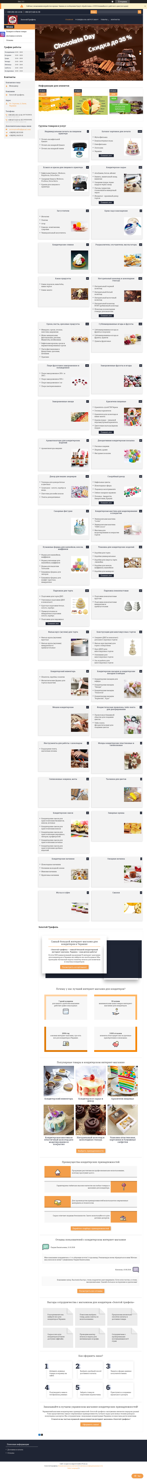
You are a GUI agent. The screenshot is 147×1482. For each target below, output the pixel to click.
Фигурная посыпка (103, 453)
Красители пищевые (116, 401)
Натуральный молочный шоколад (105, 299)
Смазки (116, 892)
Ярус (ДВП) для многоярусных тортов (104, 650)
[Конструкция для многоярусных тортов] (132, 647)
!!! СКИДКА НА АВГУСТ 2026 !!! (86, 19)
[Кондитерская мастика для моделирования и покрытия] (132, 528)
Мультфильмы (101, 137)
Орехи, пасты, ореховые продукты (63, 324)
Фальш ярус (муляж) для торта (63, 632)
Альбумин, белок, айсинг (105, 173)
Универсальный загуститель (53, 233)
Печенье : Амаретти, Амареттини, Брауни (103, 497)
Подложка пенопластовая (116, 590)
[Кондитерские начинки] (79, 874)
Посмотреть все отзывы (91, 1291)
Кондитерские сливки (63, 244)
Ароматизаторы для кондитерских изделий (63, 441)
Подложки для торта (63, 590)
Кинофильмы (100, 144)
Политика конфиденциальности (91, 1466)
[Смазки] (132, 908)
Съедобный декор (116, 476)
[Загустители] (79, 226)
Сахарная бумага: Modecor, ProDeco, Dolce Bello (52, 180)
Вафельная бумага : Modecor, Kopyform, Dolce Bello (53, 174)
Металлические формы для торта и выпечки (53, 681)
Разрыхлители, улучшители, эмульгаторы (116, 244)
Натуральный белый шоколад (104, 293)
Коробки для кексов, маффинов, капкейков (104, 566)
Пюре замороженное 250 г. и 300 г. (53, 374)
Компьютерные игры (104, 141)
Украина (98, 151)
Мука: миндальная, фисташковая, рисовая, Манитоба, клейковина (51, 337)
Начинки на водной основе (52, 868)
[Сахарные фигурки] (79, 526)
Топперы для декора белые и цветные (53, 483)
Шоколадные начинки (51, 864)
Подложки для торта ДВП (52, 596)
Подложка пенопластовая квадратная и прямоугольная (106, 604)
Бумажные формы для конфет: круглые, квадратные (51, 580)
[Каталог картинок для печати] (132, 146)
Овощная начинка (116, 858)
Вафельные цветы (102, 482)
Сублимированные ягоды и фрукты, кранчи (106, 336)
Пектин (44, 220)
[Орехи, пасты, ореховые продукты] (79, 339)
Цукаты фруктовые (103, 341)
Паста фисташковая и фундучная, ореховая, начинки (50, 351)
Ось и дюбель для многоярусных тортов (104, 661)
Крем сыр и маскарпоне (116, 211)
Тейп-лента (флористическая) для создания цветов (104, 725)
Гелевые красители (103, 411)
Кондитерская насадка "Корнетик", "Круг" (104, 697)
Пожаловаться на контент (68, 1466)
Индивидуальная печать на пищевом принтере (63, 132)
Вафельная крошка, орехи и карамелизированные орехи (53, 344)
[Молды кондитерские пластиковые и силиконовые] (132, 760)
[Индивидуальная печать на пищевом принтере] (79, 149)
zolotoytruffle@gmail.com (20, 129)
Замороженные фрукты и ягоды (116, 365)
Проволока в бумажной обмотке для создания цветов (104, 717)
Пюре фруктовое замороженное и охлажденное (63, 366)
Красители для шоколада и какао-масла (106, 415)
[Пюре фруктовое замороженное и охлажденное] (79, 383)
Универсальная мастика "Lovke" (105, 520)
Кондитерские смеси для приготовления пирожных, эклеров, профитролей (53, 834)
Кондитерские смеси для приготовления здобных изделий (52, 848)
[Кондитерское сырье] (132, 182)
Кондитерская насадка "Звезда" (104, 686)
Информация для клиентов (53, 86)
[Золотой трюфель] (13, 19)
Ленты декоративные (50, 497)
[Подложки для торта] (79, 606)
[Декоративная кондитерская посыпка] (132, 456)
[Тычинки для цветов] (132, 794)
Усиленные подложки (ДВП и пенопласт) (53, 601)
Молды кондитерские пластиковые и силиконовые (116, 744)
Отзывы (9, 40)
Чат (139, 1476)
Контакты (115, 19)
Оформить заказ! (91, 1424)
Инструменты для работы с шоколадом (63, 743)
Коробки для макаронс (104, 571)
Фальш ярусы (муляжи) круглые (51, 638)
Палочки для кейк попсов (52, 493)
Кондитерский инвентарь (63, 671)
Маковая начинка (49, 871)
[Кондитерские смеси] (79, 828)
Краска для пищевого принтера (50, 185)
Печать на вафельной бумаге (50, 140)
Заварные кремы (116, 813)
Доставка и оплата (14, 36)
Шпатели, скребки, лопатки (53, 677)
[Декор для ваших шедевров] (79, 491)
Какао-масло (46, 290)
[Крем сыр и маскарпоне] (132, 226)
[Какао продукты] (79, 294)
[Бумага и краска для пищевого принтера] (79, 182)
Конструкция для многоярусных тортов (116, 632)
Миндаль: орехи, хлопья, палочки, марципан (52, 331)
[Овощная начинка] (132, 874)
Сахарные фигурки (63, 511)
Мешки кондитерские (63, 707)
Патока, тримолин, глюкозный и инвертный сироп (105, 190)
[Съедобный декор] (132, 491)
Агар (43, 223)
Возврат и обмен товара (16, 31)
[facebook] (39, 1435)
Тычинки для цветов (116, 779)
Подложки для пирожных (52, 619)
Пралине (45, 357)
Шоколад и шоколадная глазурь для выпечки (105, 310)
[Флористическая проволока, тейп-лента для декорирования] (132, 724)
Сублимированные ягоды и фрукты (116, 324)
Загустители (63, 211)
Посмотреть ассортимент (74, 967)
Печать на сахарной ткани (52, 148)
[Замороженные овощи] (79, 417)
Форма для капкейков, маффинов (51, 556)
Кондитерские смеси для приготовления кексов (52, 827)
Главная (69, 19)
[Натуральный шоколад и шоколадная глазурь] (132, 296)
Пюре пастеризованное (51, 386)
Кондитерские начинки (63, 858)
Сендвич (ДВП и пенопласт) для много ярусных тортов (106, 638)
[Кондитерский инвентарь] (79, 686)
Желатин (45, 216)
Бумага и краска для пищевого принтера (63, 167)
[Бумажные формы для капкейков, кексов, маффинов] (79, 564)
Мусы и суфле (63, 892)
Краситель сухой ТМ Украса (106, 407)
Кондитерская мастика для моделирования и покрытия (116, 512)
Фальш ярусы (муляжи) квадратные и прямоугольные (51, 645)
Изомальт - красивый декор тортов (106, 197)
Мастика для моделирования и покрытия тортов (107, 532)
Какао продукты (63, 278)
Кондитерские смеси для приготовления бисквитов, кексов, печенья (52, 820)
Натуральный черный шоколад (104, 287)
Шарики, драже (101, 450)
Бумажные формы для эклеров (51, 573)
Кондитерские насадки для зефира (106, 680)
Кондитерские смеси (63, 813)
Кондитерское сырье (116, 167)
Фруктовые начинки (50, 875)
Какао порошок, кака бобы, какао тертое (52, 285)
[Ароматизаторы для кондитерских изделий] (79, 458)
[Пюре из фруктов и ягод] (55, 105)
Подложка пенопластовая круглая (106, 597)
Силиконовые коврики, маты (63, 779)
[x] (42, 1435)
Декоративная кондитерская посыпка (116, 440)
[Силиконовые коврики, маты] (79, 794)
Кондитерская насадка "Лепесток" (104, 691)
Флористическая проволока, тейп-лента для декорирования (116, 708)
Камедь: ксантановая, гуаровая (50, 228)
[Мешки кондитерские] (79, 722)
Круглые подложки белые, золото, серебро (52, 607)
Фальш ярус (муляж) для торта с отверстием (105, 644)
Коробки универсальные (105, 556)
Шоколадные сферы (103, 486)
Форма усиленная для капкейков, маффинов (50, 561)
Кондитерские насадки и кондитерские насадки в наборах (116, 672)
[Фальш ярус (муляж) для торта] (79, 647)
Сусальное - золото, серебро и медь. (53, 489)
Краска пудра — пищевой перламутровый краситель (106, 421)
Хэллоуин (99, 148)
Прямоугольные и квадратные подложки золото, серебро (51, 613)
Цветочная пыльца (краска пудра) (106, 427)
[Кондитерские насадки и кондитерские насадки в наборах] (132, 688)
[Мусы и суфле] (79, 908)
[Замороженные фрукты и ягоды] (91, 105)
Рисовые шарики (102, 446)
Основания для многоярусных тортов (104, 656)
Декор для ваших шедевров (63, 476)
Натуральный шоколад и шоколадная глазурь (116, 279)
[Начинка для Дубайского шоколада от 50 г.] (126, 105)
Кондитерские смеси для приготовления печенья (52, 841)
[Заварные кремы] (132, 828)
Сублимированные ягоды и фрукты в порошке (106, 331)
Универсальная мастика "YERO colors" (105, 525)
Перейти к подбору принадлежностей (90, 1228)
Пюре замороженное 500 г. (52, 379)
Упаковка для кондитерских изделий (116, 547)
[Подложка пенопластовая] (132, 606)
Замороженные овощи (63, 401)
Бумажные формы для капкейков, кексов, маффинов (63, 548)
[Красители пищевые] (132, 417)
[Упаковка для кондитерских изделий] (132, 562)
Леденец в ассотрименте (105, 489)
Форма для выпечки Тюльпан (50, 567)
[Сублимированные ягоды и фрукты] (132, 339)
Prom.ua (84, 1464)
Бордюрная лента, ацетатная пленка (49, 750)
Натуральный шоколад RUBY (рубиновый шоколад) (107, 304)
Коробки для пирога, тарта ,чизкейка (106, 561)
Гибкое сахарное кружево (105, 493)
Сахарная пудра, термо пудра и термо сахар (104, 183)
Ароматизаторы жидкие (51, 448)
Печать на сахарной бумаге (53, 145)
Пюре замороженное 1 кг (51, 383)
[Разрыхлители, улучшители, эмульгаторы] (132, 260)
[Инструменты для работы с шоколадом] (79, 758)
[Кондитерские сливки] (79, 260)
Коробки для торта (102, 553)
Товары (104, 19)
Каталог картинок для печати (116, 131)
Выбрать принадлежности (91, 1151)
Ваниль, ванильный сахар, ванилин (106, 178)
